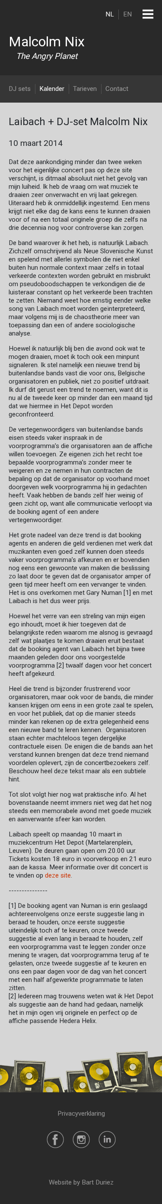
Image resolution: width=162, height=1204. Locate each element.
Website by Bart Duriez (81, 1182)
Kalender (51, 89)
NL (109, 14)
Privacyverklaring (81, 1113)
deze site (58, 875)
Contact (116, 89)
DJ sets (20, 89)
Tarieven (85, 89)
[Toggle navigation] (148, 14)
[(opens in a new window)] (55, 1139)
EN (127, 14)
